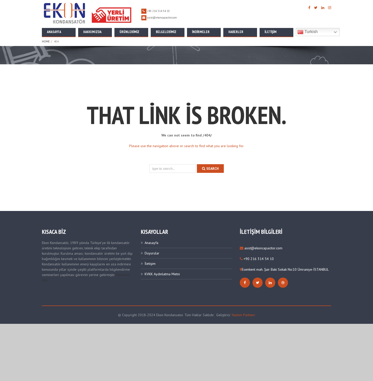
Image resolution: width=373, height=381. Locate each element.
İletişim (271, 31)
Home (46, 41)
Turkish (310, 31)
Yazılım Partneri (243, 315)
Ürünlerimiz (129, 31)
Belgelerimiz (166, 31)
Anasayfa (54, 31)
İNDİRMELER (201, 31)
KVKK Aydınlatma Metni (162, 274)
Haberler (235, 31)
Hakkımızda (92, 31)
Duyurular (152, 253)
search (212, 168)
